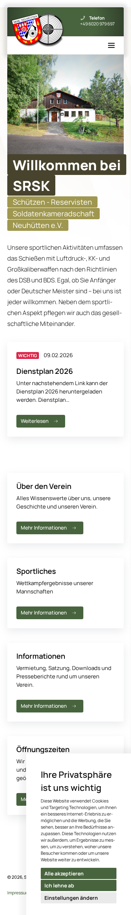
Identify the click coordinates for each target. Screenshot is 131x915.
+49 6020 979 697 (97, 24)
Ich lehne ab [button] (59, 885)
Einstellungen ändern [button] (71, 897)
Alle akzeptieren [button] (64, 873)
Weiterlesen (34, 420)
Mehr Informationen (44, 527)
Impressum (18, 893)
